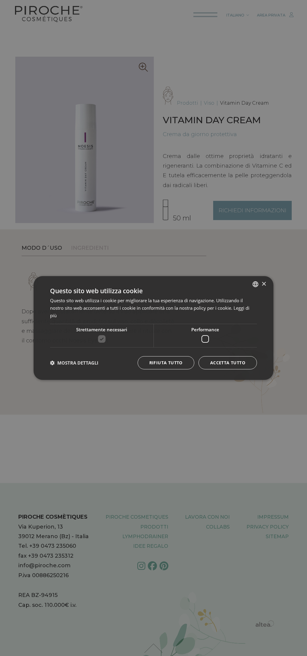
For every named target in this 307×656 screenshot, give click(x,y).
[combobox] (255, 284)
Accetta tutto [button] (227, 362)
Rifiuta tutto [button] (166, 362)
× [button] (263, 284)
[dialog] (153, 328)
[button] (74, 362)
